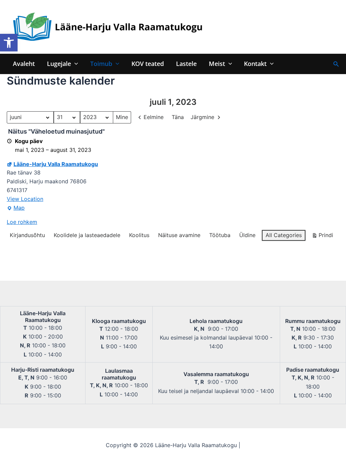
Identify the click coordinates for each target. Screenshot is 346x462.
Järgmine (202, 117)
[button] (9, 42)
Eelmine (154, 117)
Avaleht (24, 64)
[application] (74, 64)
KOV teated (147, 64)
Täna (178, 117)
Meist (217, 64)
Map (16, 208)
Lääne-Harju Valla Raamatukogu (56, 164)
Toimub (101, 64)
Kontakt (255, 64)
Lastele (186, 64)
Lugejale (59, 64)
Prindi (322, 236)
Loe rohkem (22, 221)
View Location (25, 198)
